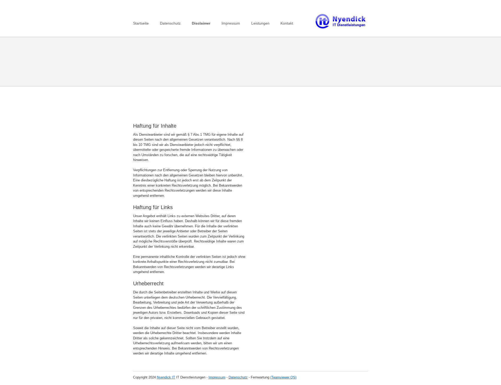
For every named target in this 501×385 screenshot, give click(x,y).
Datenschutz (170, 23)
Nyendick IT (166, 377)
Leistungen (260, 23)
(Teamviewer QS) (283, 377)
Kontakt (287, 23)
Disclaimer (201, 23)
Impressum (231, 23)
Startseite (141, 23)
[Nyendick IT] (340, 28)
